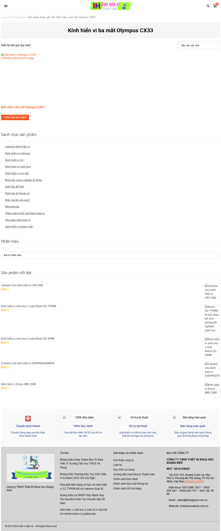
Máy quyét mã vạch (17, 200)
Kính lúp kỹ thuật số (17, 193)
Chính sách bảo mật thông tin (130, 483)
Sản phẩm (20, 17)
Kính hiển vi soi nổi (17, 173)
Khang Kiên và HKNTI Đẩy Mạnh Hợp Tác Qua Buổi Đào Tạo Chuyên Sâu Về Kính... (82, 499)
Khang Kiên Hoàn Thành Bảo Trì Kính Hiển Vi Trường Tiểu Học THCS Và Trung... (81, 463)
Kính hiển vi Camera (17, 153)
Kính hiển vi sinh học (18, 166)
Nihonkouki (12, 206)
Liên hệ (117, 465)
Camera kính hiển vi (17, 146)
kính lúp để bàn (14, 186)
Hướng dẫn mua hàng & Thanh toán (134, 474)
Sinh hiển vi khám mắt (19, 226)
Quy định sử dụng (123, 469)
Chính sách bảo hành (125, 479)
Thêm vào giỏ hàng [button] (15, 117)
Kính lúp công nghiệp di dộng (23, 180)
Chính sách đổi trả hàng (127, 488)
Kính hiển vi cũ (14, 160)
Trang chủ (6, 17)
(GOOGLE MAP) (194, 481)
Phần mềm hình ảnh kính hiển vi (25, 213)
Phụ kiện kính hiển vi (18, 220)
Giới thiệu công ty (123, 460)
